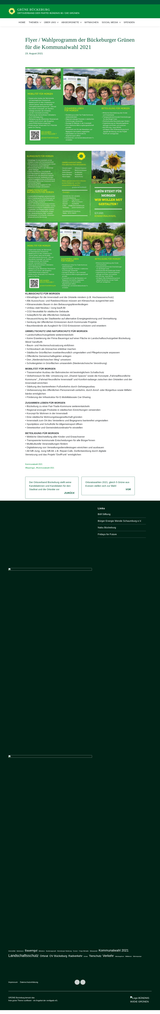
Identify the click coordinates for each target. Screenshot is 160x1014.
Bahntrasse (20, 951)
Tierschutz (95, 955)
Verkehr (108, 956)
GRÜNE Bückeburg (33, 9)
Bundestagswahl (51, 951)
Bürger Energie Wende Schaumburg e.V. (120, 521)
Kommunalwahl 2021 (33, 464)
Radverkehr (75, 955)
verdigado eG (51, 1000)
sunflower (28, 1000)
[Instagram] (82, 982)
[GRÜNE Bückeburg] (11, 11)
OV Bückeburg (58, 955)
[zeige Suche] (147, 2)
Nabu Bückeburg (107, 527)
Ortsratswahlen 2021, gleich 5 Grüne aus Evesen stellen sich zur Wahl (108, 486)
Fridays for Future (107, 534)
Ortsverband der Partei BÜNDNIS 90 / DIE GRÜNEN (48, 13)
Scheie (86, 956)
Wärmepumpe (137, 956)
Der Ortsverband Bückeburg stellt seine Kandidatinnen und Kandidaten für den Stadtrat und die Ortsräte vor (52, 487)
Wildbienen (128, 956)
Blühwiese (42, 951)
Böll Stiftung (104, 514)
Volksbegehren (119, 956)
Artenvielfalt (11, 951)
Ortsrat (44, 955)
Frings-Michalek (84, 951)
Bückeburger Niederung (64, 951)
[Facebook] (77, 982)
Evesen (75, 951)
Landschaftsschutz (23, 955)
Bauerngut (30, 468)
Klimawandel (93, 951)
